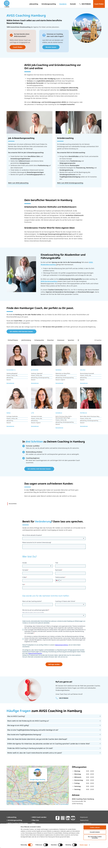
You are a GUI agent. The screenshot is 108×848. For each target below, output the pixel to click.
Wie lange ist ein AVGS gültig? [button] (18, 725)
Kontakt (73, 4)
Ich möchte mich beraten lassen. (21, 331)
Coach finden (99, 4)
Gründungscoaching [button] (49, 4)
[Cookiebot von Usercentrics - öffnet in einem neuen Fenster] (10, 845)
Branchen (50, 340)
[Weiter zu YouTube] (73, 818)
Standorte (62, 4)
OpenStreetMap (64, 804)
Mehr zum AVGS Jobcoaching (18, 183)
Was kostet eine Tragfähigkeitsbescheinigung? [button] (24, 734)
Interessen (60, 340)
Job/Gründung (26, 340)
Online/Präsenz (13, 340)
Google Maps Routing (37, 779)
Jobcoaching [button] (33, 4)
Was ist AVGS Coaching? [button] (16, 716)
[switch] (45, 845)
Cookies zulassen (95, 827)
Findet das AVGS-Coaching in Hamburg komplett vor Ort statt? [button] (30, 748)
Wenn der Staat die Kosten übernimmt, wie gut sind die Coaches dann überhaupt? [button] (37, 739)
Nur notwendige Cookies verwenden (95, 837)
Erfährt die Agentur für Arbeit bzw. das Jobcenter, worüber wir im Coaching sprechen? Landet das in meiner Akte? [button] (48, 744)
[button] (38, 783)
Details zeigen (84, 845)
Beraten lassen (51, 47)
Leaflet (56, 804)
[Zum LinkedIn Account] (68, 818)
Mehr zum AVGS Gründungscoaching (70, 183)
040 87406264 (86, 4)
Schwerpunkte (39, 340)
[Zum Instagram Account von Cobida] (63, 818)
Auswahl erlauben (95, 832)
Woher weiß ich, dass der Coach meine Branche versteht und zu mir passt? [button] (34, 753)
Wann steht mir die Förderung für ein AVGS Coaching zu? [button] (28, 721)
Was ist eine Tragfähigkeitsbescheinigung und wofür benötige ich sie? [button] (33, 730)
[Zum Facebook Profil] (58, 818)
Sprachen (71, 340)
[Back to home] (6, 3)
